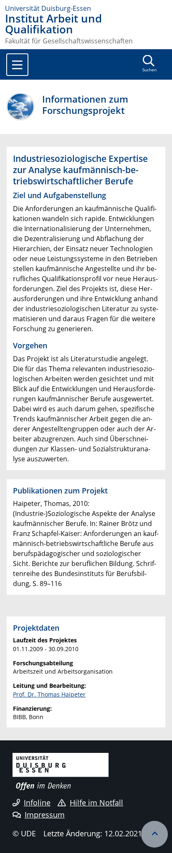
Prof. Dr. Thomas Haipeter (49, 694)
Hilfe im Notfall (96, 803)
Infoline (37, 803)
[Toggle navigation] (17, 64)
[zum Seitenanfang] (154, 834)
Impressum (45, 815)
